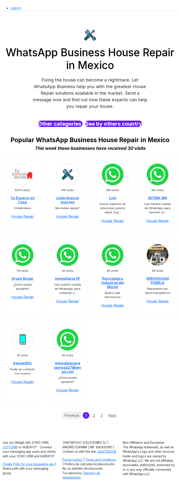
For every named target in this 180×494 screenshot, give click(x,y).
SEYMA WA (157, 198)
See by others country (113, 124)
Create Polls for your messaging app (28, 464)
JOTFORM (10, 447)
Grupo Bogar (22, 278)
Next (112, 415)
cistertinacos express (67, 200)
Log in (16, 8)
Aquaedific (22, 363)
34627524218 (106, 451)
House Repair (22, 216)
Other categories (60, 124)
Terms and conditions (101, 459)
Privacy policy (73, 459)
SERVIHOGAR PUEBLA (157, 280)
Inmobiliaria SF (67, 278)
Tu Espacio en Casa (23, 200)
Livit (112, 198)
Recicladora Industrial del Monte (112, 282)
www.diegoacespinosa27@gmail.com (67, 367)
